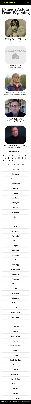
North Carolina (15, 336)
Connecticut (15, 269)
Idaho (15, 355)
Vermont (15, 393)
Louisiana (15, 255)
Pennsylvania (15, 221)
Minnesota (15, 298)
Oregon (15, 369)
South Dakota (15, 374)
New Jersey (16, 231)
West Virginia (15, 398)
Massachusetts (15, 179)
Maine (15, 331)
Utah (15, 307)
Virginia (15, 245)
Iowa (15, 288)
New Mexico (15, 317)
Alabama (15, 326)
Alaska (15, 388)
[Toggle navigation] (28, 2)
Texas (15, 240)
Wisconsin (15, 212)
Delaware (15, 384)
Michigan (15, 202)
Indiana (15, 260)
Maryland (15, 279)
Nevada (15, 341)
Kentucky (15, 250)
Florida (15, 193)
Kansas (15, 207)
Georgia (15, 226)
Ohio (15, 217)
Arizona (15, 350)
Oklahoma (15, 198)
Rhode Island (15, 312)
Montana (15, 274)
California (15, 174)
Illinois (15, 188)
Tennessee (15, 293)
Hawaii (15, 364)
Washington (15, 183)
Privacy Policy (17, 401)
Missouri (15, 283)
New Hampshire (15, 345)
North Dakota (15, 379)
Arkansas (15, 322)
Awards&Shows (9, 2)
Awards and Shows (7, 401)
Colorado (15, 302)
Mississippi (15, 264)
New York (15, 169)
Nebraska (15, 236)
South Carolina (15, 360)
